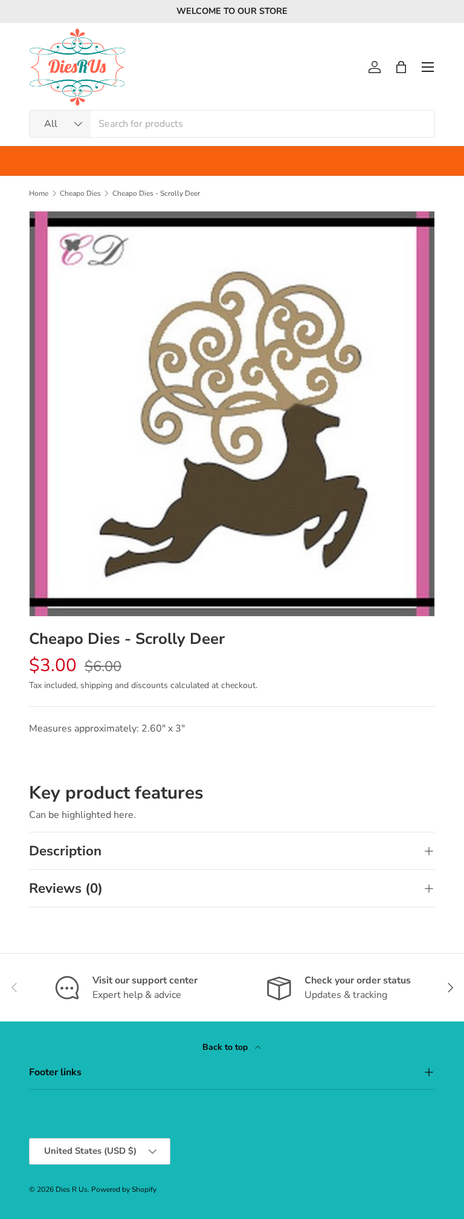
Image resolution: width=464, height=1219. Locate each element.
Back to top (226, 1047)
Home (38, 193)
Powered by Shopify (123, 1189)
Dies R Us (72, 1189)
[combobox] (232, 124)
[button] (401, 67)
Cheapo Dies (80, 193)
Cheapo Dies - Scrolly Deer (156, 193)
